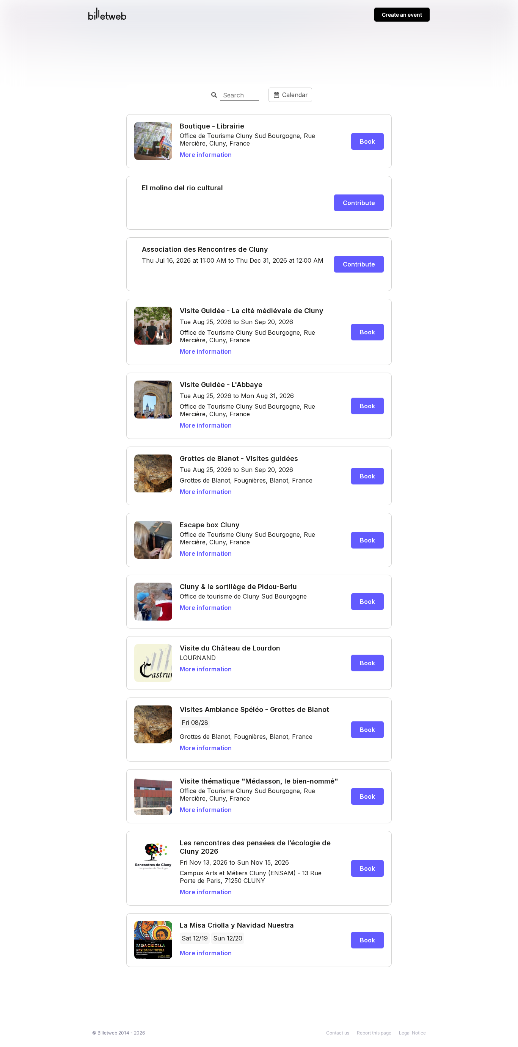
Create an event (402, 14)
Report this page (374, 1033)
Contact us (337, 1033)
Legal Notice (412, 1033)
